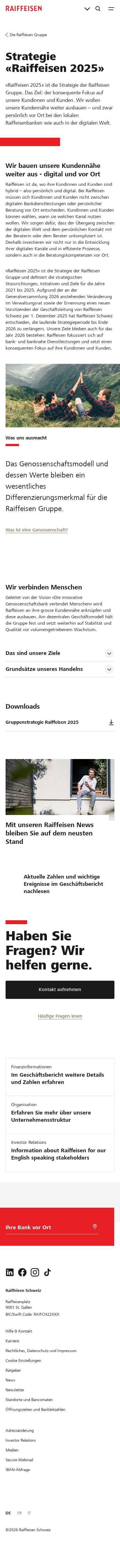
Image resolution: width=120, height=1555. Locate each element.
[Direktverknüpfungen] (87, 8)
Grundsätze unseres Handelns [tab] (44, 669)
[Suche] (98, 8)
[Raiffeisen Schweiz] (23, 8)
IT (29, 1513)
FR (19, 1513)
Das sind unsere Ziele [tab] (33, 653)
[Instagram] (35, 1272)
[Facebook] (22, 1272)
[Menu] (111, 8)
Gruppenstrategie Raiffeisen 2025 (42, 722)
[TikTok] (47, 1272)
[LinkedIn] (10, 1272)
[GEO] (94, 1227)
